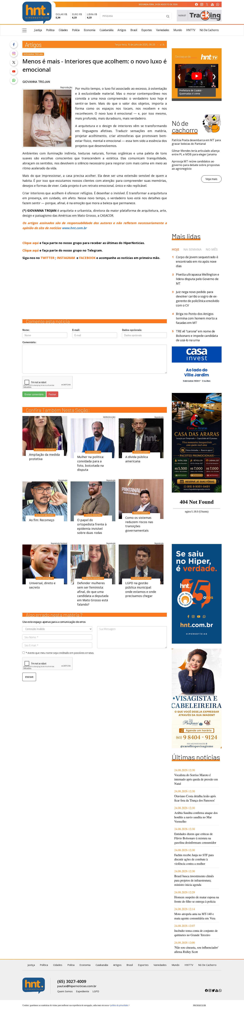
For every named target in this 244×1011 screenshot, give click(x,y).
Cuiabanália (106, 30)
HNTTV (190, 30)
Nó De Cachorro (209, 30)
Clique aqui (31, 243)
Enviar (29, 676)
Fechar (52, 394)
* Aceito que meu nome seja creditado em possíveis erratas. (60, 652)
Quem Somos (65, 991)
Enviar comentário (34, 394)
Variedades (162, 30)
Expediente (82, 991)
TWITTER (47, 258)
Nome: (26, 330)
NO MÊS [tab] (212, 249)
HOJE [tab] (175, 249)
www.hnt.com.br (74, 228)
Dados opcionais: (132, 330)
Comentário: (29, 342)
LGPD (95, 991)
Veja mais (211, 179)
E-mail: (76, 330)
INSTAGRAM (66, 258)
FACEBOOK (87, 258)
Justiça (38, 30)
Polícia (76, 30)
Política (50, 30)
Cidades (63, 30)
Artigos (122, 30)
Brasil (133, 30)
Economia (89, 30)
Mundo (177, 30)
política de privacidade (119, 1005)
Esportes (146, 30)
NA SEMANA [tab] (192, 249)
